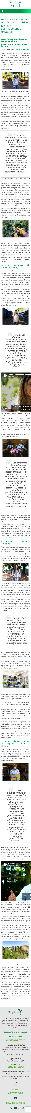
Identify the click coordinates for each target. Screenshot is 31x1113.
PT (15, 2)
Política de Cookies (15, 1037)
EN (20, 2)
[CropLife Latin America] (15, 5)
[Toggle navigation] (2, 11)
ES (11, 2)
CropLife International (22, 49)
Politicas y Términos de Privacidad (15, 1032)
